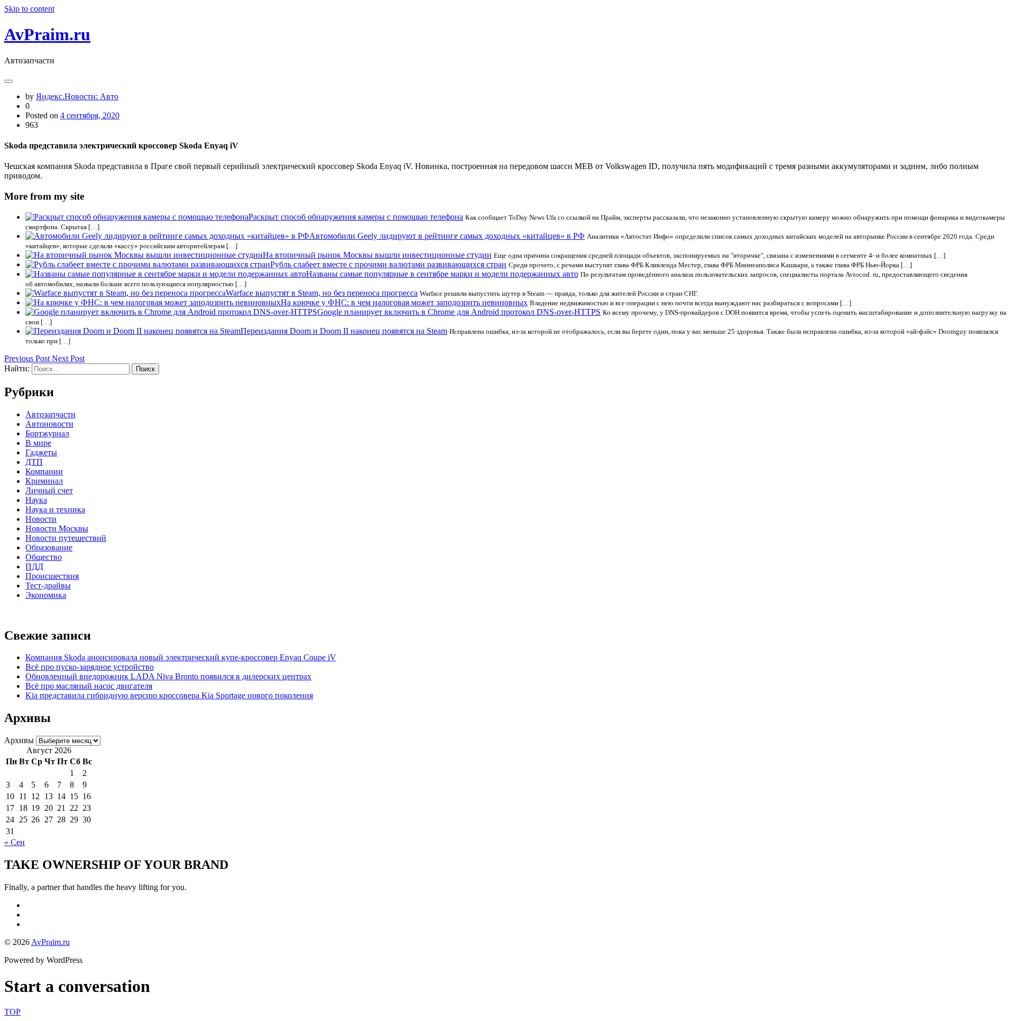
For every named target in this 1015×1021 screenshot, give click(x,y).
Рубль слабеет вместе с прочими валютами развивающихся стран (388, 264)
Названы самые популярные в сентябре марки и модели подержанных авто (442, 273)
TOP (12, 1011)
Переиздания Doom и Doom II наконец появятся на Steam (344, 330)
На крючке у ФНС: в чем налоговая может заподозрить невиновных (404, 302)
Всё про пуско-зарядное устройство (89, 666)
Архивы (19, 740)
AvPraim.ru (47, 34)
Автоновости (49, 423)
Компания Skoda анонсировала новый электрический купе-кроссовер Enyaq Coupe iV (180, 657)
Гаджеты (41, 452)
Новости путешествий (65, 537)
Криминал (44, 480)
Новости (41, 518)
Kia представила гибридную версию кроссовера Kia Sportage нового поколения (169, 695)
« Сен (14, 842)
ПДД (34, 566)
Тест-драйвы (48, 585)
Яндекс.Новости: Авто (77, 96)
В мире (38, 442)
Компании (44, 471)
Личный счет (49, 490)
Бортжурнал (47, 433)
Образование (48, 547)
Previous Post (28, 358)
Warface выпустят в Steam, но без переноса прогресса (322, 292)
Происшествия (52, 576)
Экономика (45, 595)
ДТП (34, 461)
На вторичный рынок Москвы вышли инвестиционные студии (377, 254)
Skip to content (29, 8)
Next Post (68, 358)
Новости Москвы (56, 528)
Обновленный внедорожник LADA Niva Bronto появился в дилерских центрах (168, 676)
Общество (43, 556)
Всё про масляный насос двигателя (88, 685)
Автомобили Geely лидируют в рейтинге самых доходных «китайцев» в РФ (447, 235)
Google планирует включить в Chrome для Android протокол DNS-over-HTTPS (459, 311)
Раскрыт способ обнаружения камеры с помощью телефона (355, 216)
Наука (36, 499)
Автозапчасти (50, 414)
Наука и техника (55, 509)
